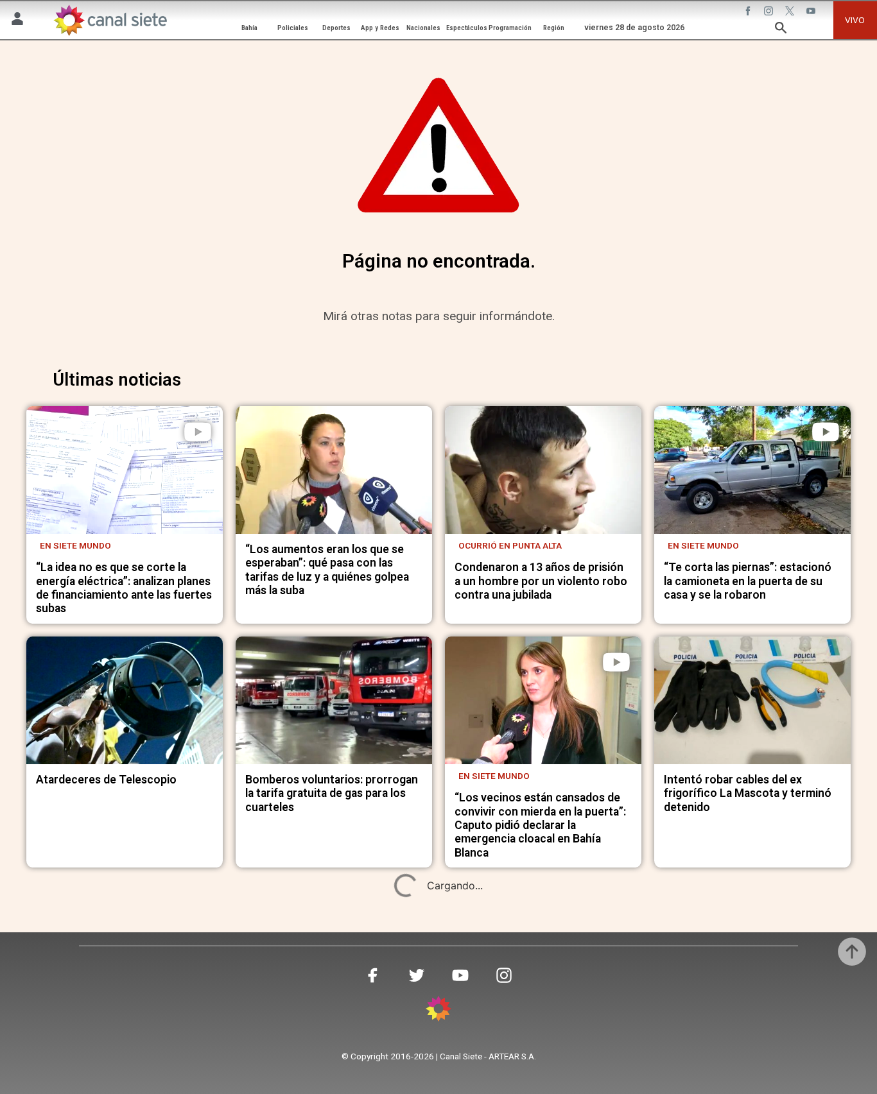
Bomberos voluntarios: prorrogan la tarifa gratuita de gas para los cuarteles (331, 793)
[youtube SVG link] (812, 12)
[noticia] (124, 470)
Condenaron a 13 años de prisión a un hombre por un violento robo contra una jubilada (541, 581)
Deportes (336, 28)
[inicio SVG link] (438, 1010)
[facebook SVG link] (749, 12)
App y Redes (380, 28)
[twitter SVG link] (791, 12)
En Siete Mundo (75, 545)
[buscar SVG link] (780, 29)
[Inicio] (109, 20)
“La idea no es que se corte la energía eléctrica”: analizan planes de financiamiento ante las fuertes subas (124, 588)
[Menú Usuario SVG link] (17, 20)
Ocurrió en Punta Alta (510, 545)
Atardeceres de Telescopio (106, 779)
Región (553, 28)
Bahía (249, 28)
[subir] (852, 952)
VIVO (855, 20)
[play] (198, 432)
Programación (510, 28)
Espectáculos (466, 28)
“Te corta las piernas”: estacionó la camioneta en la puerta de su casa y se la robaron (747, 581)
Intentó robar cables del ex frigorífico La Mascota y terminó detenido (747, 793)
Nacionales (423, 28)
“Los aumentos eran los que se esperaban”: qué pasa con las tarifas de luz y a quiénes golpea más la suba (327, 570)
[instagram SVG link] (769, 12)
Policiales (292, 28)
